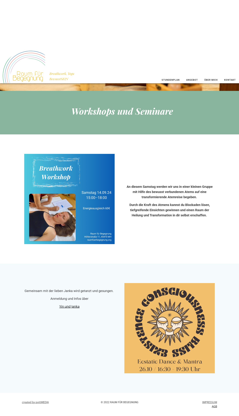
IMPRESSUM (209, 402)
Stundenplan (171, 80)
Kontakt (230, 80)
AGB (214, 406)
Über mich (211, 80)
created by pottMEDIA (35, 402)
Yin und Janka (69, 306)
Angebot (192, 80)
